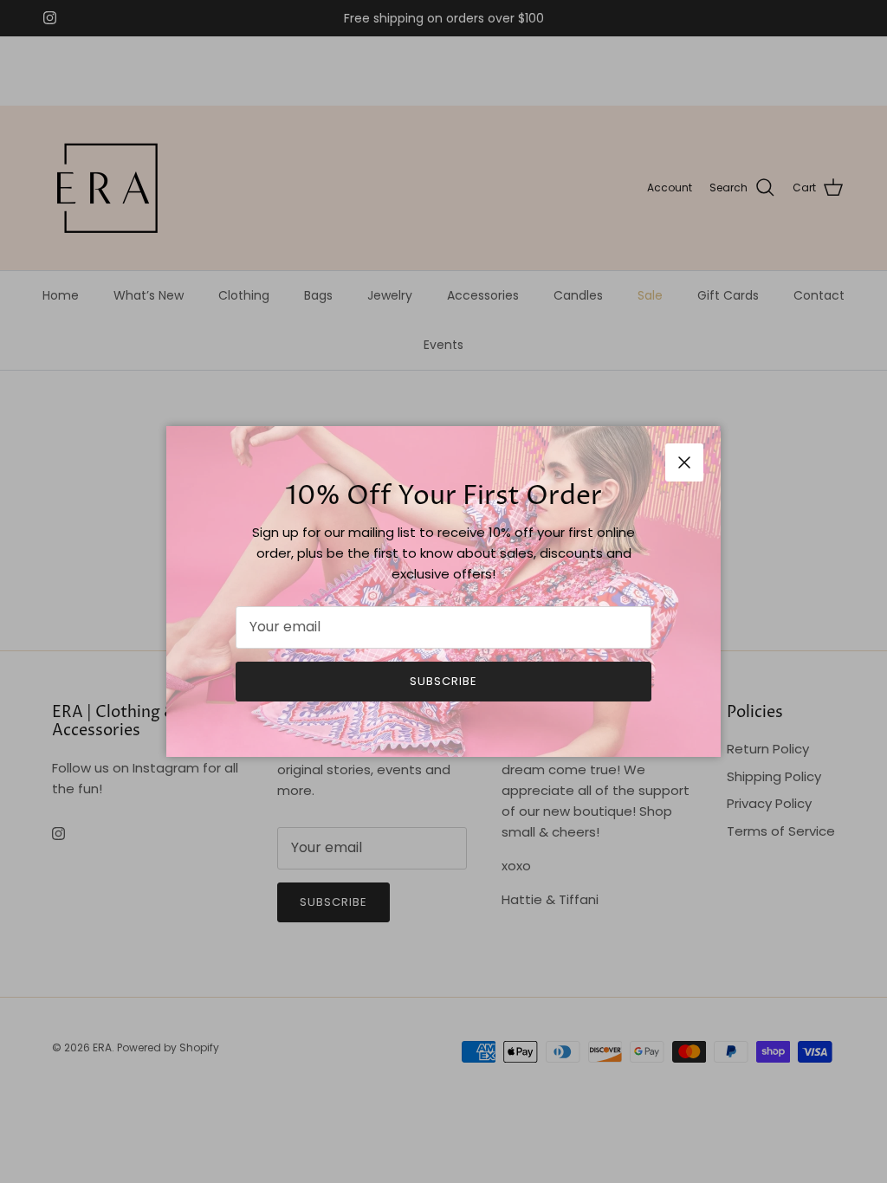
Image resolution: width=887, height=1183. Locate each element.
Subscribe (443, 681)
